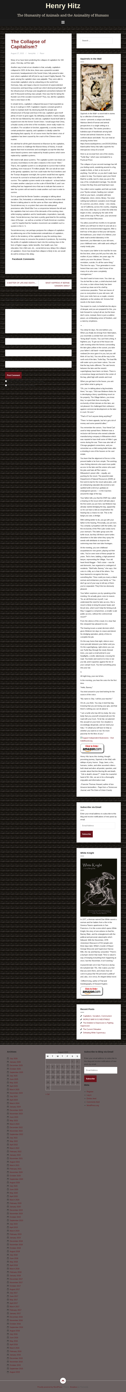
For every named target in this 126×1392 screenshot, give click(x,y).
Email (8, 347)
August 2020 (15, 1182)
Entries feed (91, 1098)
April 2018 (14, 1265)
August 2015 (15, 1372)
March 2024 (14, 1103)
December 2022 (16, 1127)
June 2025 (14, 1079)
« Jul (47, 1094)
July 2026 (13, 1058)
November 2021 (16, 1158)
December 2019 (16, 1210)
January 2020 (15, 1207)
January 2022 (15, 1155)
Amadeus (73, 1387)
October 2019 (15, 1217)
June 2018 (14, 1258)
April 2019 (14, 1227)
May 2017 (14, 1300)
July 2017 (13, 1293)
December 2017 (16, 1279)
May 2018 (14, 1262)
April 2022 (14, 1145)
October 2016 (15, 1324)
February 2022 (15, 1151)
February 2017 (15, 1310)
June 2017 (14, 1296)
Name (8, 336)
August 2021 (15, 1162)
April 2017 (14, 1303)
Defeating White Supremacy (94, 1033)
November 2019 (16, 1213)
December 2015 (16, 1358)
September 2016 (16, 1327)
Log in (89, 1095)
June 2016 (14, 1338)
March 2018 (14, 1269)
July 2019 (13, 1224)
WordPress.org (93, 1105)
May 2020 (14, 1193)
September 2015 (16, 1369)
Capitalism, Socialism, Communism (97, 1016)
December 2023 (16, 1110)
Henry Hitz (63, 6)
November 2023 (16, 1114)
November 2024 (16, 1093)
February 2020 (15, 1203)
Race (42, 53)
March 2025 (14, 1089)
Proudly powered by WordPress (49, 1387)
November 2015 (16, 1362)
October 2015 (15, 1365)
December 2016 (16, 1317)
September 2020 (16, 1179)
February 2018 (15, 1272)
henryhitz (32, 53)
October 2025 (15, 1069)
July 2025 (13, 1076)
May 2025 (14, 1083)
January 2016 (15, 1355)
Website (8, 359)
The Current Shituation (92, 1029)
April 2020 (14, 1196)
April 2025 (14, 1086)
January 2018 (15, 1275)
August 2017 (15, 1289)
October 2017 (15, 1286)
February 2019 (15, 1234)
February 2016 (15, 1351)
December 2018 (16, 1241)
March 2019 (14, 1231)
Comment (10, 307)
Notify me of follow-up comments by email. (25, 381)
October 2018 (15, 1248)
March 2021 (14, 1165)
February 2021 (15, 1169)
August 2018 (15, 1251)
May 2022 (14, 1141)
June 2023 (14, 1117)
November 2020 (16, 1172)
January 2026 (15, 1062)
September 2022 (16, 1134)
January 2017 (15, 1313)
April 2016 (14, 1344)
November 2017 (16, 1282)
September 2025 (16, 1072)
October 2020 (15, 1176)
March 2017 (14, 1306)
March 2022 (14, 1148)
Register (90, 1092)
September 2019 (16, 1220)
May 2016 (14, 1341)
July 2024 (13, 1096)
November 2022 (16, 1131)
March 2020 (14, 1200)
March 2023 (14, 1124)
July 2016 (13, 1334)
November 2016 (16, 1320)
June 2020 (14, 1189)
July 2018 (13, 1255)
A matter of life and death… (21, 283)
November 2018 (16, 1244)
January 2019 (15, 1238)
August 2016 (15, 1331)
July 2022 (13, 1138)
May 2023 (14, 1120)
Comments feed (93, 1102)
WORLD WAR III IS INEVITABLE (96, 1019)
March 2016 (14, 1348)
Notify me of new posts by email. (21, 385)
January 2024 (15, 1107)
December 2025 (16, 1065)
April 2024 (14, 1100)
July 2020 (13, 1186)
